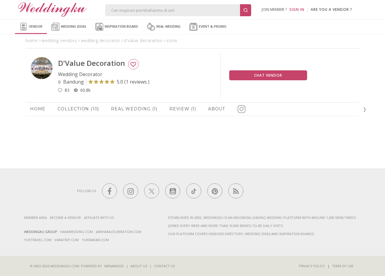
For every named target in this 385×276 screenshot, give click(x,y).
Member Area (35, 217)
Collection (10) (78, 109)
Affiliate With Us (99, 217)
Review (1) (182, 109)
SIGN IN (296, 9)
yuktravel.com (37, 240)
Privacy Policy (312, 266)
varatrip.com (66, 240)
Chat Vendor (268, 75)
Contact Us (164, 266)
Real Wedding (168, 26)
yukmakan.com (95, 240)
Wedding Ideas (73, 26)
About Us (139, 266)
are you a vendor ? (331, 9)
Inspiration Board (121, 26)
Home (37, 109)
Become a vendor (65, 217)
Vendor (35, 26)
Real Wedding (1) (134, 109)
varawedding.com (76, 231)
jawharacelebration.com (118, 231)
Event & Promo (212, 26)
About (216, 109)
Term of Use (342, 266)
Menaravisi (114, 266)
